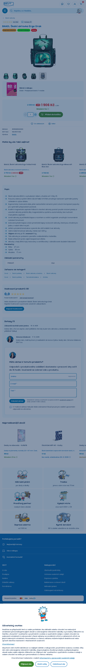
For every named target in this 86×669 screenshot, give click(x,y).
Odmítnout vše (59, 664)
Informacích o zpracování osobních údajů (57, 658)
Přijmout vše (26, 664)
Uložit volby (42, 664)
